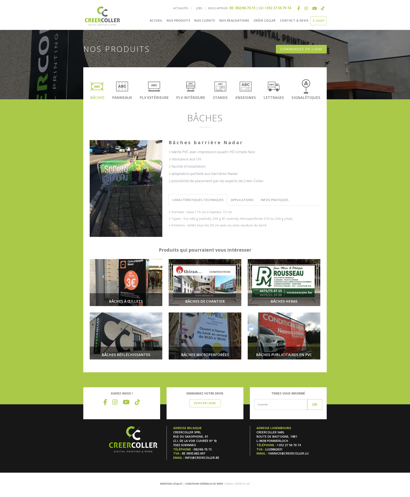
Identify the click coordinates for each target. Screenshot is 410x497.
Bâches (97, 97)
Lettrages (274, 97)
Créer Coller (264, 20)
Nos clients (204, 20)
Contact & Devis (294, 20)
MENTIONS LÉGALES (171, 483)
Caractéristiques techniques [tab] (198, 200)
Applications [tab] (242, 200)
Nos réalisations (234, 20)
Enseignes (245, 97)
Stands (220, 97)
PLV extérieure (154, 97)
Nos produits (178, 20)
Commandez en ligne (301, 49)
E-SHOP (318, 21)
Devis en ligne (205, 403)
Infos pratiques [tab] (274, 200)
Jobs (199, 8)
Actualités (180, 8)
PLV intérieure (190, 97)
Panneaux (122, 97)
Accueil (156, 20)
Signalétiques (305, 97)
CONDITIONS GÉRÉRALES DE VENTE (204, 483)
